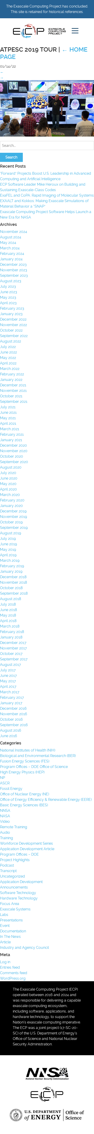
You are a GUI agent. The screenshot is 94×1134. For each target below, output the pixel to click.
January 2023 (11, 314)
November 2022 (13, 325)
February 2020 (12, 500)
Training (6, 838)
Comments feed (13, 973)
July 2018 (8, 604)
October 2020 (11, 456)
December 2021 (13, 385)
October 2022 (11, 330)
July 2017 (8, 670)
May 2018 (8, 615)
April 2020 (8, 489)
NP (2, 777)
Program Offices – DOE (19, 854)
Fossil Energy (11, 788)
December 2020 (13, 445)
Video (5, 821)
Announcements (14, 887)
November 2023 (13, 270)
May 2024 (8, 242)
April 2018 (8, 621)
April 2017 (8, 686)
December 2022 (13, 319)
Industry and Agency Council (24, 947)
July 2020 (8, 473)
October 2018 (11, 588)
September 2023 (14, 275)
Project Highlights (15, 860)
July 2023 (8, 286)
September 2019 (14, 527)
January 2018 (11, 637)
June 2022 (8, 352)
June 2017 (8, 675)
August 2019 (10, 533)
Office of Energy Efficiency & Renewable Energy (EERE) (46, 799)
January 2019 (11, 571)
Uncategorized (12, 876)
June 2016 (8, 736)
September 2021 (13, 401)
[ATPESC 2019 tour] (47, 135)
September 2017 (14, 659)
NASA (5, 816)
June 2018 (8, 610)
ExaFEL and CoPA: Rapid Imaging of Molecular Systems (47, 195)
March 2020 (10, 495)
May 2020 (8, 484)
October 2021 (11, 396)
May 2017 (8, 681)
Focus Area (9, 904)
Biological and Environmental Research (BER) (38, 756)
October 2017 (11, 653)
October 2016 (11, 719)
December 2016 (13, 708)
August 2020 (10, 467)
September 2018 (14, 593)
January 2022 (11, 379)
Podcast (7, 865)
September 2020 (14, 462)
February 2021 (12, 434)
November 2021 (13, 390)
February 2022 (12, 374)
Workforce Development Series (26, 843)
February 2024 (12, 253)
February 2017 (12, 697)
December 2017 (13, 643)
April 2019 (8, 555)
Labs (4, 914)
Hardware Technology (19, 898)
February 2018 (12, 632)
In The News (10, 936)
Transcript (8, 871)
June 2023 (8, 292)
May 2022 (8, 358)
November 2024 (13, 231)
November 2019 (13, 516)
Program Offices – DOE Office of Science (34, 767)
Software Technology (18, 893)
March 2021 (9, 429)
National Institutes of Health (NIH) (27, 750)
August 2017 (10, 664)
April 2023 (8, 303)
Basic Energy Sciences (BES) (24, 805)
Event (5, 925)
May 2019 (8, 549)
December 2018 (13, 577)
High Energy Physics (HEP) (22, 772)
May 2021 (8, 418)
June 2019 (8, 544)
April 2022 (8, 363)
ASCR (5, 783)
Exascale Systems (15, 909)
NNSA (5, 810)
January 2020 (11, 506)
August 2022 (10, 341)
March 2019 (9, 560)
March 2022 (9, 369)
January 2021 (11, 440)
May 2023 (8, 297)
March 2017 (9, 692)
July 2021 (8, 407)
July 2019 (8, 538)
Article (5, 942)
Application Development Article (27, 849)
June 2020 (8, 478)
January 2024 (11, 259)
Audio (5, 832)
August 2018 (10, 599)
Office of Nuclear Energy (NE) (24, 794)
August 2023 (10, 281)
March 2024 (10, 248)
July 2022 (8, 347)
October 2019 (11, 522)
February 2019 (12, 566)
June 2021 (8, 412)
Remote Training (13, 827)
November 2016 (13, 714)
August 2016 (10, 730)
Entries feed (10, 967)
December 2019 (13, 511)
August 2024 (10, 237)
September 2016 (14, 725)
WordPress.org (13, 978)
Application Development (21, 882)
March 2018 (9, 626)
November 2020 (13, 451)
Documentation (13, 931)
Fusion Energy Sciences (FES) (24, 761)
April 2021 (8, 423)
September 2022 (14, 336)
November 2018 (13, 582)
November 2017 (13, 648)
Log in (5, 962)
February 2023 (12, 308)
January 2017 (11, 703)
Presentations (11, 920)
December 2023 (13, 264)
